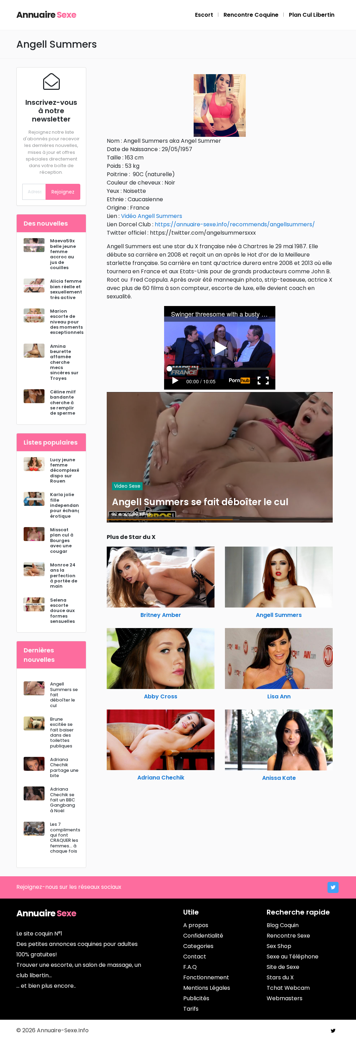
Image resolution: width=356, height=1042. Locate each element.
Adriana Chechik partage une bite (64, 767)
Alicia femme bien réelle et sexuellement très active (66, 289)
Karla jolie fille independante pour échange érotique (67, 505)
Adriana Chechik (160, 778)
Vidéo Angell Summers (151, 216)
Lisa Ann (279, 696)
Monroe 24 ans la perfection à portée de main (63, 575)
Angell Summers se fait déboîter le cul (200, 502)
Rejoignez (62, 191)
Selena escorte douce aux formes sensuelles (62, 610)
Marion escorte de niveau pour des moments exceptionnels (66, 321)
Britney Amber (160, 615)
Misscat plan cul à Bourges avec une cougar (61, 540)
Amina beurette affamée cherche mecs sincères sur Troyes (64, 362)
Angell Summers (279, 615)
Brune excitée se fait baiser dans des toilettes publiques (62, 732)
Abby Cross (160, 696)
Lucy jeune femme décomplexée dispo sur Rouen (66, 470)
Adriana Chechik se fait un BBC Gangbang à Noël (62, 799)
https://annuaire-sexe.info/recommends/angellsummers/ (235, 224)
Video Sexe (127, 486)
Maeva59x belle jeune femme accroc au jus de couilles (63, 254)
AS (148, 514)
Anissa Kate (279, 778)
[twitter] (333, 887)
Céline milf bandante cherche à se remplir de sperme (63, 402)
